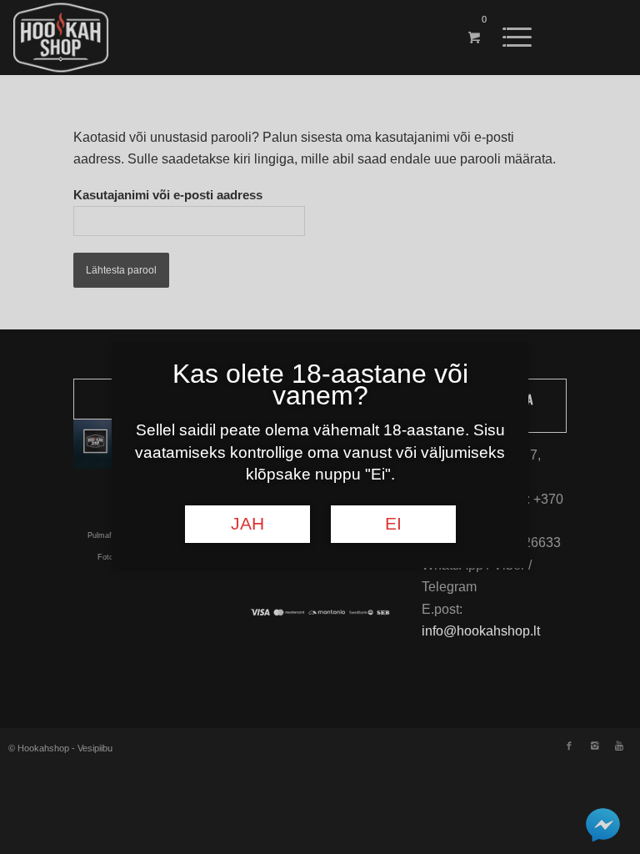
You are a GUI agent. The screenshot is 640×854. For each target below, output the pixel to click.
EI (393, 524)
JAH (247, 524)
